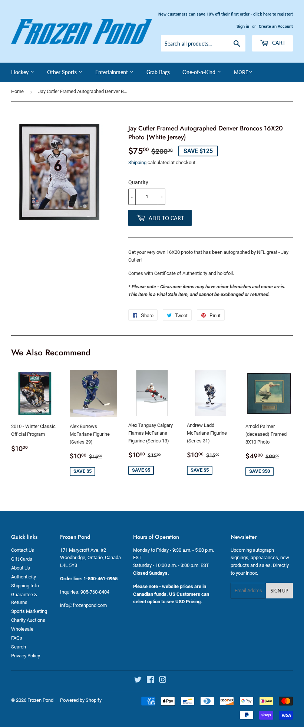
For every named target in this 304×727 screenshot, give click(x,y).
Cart (278, 43)
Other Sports (62, 72)
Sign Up (279, 591)
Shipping (137, 162)
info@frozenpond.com (83, 605)
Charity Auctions (28, 620)
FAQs (16, 638)
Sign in (243, 26)
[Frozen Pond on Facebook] (150, 681)
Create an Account (276, 26)
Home (17, 91)
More (241, 72)
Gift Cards (21, 559)
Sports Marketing (29, 611)
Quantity (138, 182)
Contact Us (22, 550)
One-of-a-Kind (199, 72)
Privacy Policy (25, 655)
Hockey (20, 72)
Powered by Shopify (81, 700)
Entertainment (112, 72)
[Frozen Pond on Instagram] (162, 681)
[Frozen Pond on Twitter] (138, 681)
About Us (20, 568)
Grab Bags (158, 72)
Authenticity (23, 577)
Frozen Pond (40, 700)
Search (18, 647)
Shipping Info (25, 585)
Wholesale (22, 629)
